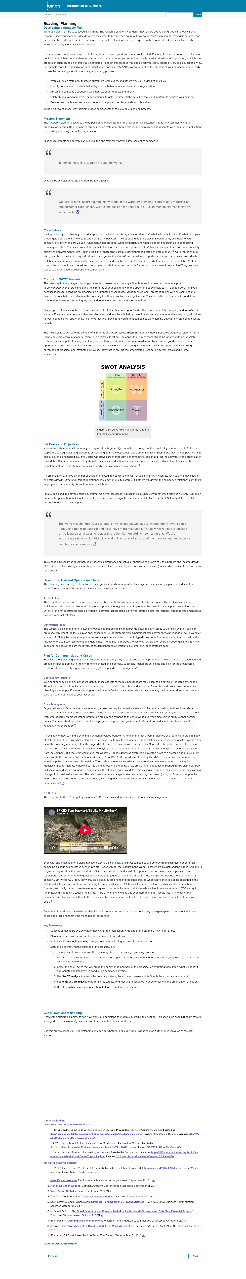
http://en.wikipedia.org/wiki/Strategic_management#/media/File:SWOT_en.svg (93, 1147)
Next (195, 1256)
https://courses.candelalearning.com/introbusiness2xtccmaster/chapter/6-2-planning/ (96, 1134)
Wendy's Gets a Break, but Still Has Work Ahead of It (100, 1226)
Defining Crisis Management (85, 1220)
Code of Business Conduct (97, 1196)
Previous (52, 1256)
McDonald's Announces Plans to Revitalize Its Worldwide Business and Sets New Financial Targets (132, 1211)
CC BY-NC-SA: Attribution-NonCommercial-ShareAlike (145, 1156)
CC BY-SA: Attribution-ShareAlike (164, 1147)
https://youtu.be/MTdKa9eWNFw (159, 1168)
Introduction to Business (84, 6)
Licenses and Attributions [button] (61, 1243)
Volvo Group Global (62, 1191)
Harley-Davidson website (65, 1185)
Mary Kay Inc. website (63, 1180)
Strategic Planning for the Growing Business (117, 1202)
